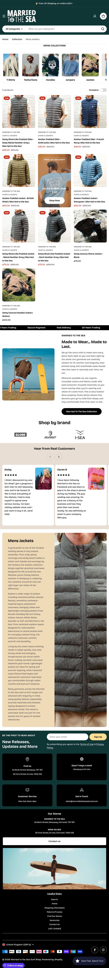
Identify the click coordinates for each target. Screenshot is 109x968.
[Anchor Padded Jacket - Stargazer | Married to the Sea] (90, 170)
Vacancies (54, 920)
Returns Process (54, 912)
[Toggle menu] (4, 16)
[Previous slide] (50, 456)
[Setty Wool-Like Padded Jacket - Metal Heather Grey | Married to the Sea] (18, 226)
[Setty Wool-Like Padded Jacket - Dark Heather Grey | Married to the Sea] (54, 226)
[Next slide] (58, 456)
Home (5, 39)
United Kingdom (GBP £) (18, 944)
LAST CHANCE (54, 928)
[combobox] (54, 29)
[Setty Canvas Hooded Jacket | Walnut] (18, 285)
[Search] (102, 29)
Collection (17, 39)
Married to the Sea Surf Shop (26, 959)
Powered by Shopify (52, 959)
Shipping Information (54, 908)
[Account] (95, 16)
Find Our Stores (54, 916)
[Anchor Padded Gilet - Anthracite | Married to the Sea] (54, 111)
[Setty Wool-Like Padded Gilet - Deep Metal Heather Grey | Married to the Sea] (18, 111)
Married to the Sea (11, 132)
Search (54, 899)
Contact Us (54, 924)
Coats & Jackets (9, 136)
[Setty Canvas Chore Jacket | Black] (90, 226)
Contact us (54, 841)
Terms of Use (87, 744)
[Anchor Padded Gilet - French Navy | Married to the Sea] (90, 111)
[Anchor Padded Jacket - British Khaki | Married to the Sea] (18, 170)
